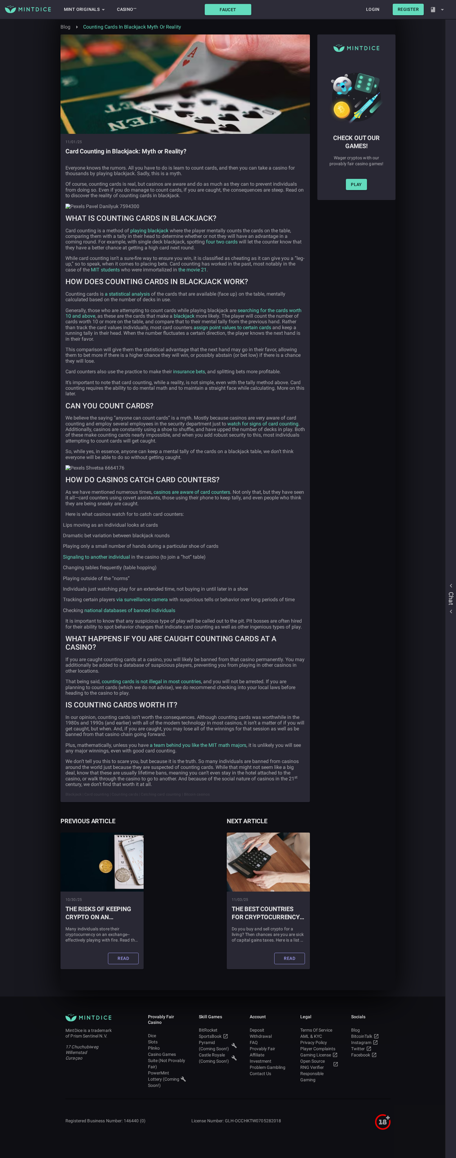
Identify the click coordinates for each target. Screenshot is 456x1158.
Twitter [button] (358, 1048)
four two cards (222, 242)
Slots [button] (153, 1041)
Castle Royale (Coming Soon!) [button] (214, 1058)
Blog (65, 27)
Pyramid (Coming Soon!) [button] (214, 1045)
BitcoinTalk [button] (361, 1036)
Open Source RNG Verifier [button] (312, 1064)
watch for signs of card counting (262, 424)
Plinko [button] (154, 1048)
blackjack (184, 316)
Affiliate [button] (257, 1054)
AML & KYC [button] (311, 1036)
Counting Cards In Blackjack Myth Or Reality (132, 27)
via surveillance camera (142, 599)
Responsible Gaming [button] (312, 1076)
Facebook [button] (360, 1054)
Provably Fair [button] (262, 1048)
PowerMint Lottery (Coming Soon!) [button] (163, 1079)
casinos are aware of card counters (192, 492)
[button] (228, 9)
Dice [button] (152, 1035)
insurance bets (189, 372)
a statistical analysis (127, 294)
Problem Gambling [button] (267, 1067)
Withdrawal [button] (261, 1036)
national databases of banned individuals (129, 610)
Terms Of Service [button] (316, 1030)
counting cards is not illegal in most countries (151, 681)
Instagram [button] (361, 1042)
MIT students (105, 270)
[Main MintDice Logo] (28, 9)
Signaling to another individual (96, 557)
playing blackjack (149, 231)
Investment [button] (260, 1061)
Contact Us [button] (260, 1073)
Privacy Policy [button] (313, 1042)
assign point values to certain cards (232, 327)
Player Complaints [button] (317, 1048)
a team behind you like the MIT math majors (198, 745)
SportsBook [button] (210, 1036)
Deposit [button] (257, 1030)
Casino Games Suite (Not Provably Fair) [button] (166, 1060)
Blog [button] (355, 1030)
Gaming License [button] (315, 1054)
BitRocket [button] (208, 1030)
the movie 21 (192, 270)
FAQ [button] (254, 1042)
